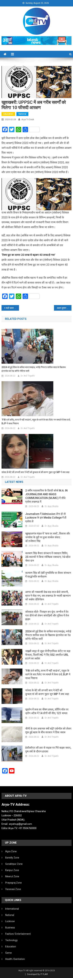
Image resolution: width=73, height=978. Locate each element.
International (12, 908)
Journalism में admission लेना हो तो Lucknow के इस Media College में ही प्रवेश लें (45, 517)
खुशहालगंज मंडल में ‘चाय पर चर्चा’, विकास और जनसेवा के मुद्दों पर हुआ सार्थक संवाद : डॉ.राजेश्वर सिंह (47, 537)
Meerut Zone (12, 876)
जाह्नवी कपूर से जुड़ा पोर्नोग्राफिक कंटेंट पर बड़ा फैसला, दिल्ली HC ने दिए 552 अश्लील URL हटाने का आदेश (47, 654)
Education (8, 114)
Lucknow (10, 921)
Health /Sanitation (15, 959)
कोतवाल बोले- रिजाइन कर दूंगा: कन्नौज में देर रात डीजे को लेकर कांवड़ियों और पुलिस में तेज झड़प (47, 615)
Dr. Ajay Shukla (51, 506)
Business (10, 927)
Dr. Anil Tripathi (28, 376)
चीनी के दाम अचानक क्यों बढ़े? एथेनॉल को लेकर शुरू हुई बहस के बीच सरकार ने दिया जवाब (48, 730)
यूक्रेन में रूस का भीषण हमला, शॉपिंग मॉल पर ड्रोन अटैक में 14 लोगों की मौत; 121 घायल (46, 711)
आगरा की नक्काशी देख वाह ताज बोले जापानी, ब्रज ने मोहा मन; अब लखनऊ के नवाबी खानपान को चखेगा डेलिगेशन (48, 595)
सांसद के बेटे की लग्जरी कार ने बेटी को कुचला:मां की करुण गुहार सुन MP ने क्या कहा (35, 472)
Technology (11, 940)
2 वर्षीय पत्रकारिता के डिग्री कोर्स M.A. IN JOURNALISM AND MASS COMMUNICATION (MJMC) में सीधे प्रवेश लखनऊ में (46, 496)
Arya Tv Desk (27, 119)
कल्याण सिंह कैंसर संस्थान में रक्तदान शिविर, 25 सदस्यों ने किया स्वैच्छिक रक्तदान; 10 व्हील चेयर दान (47, 557)
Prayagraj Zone (13, 882)
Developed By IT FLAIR (37, 974)
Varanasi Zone (13, 889)
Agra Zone (11, 851)
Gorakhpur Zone (14, 864)
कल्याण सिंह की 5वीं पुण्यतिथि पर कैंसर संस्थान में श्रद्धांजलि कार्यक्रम (48, 574)
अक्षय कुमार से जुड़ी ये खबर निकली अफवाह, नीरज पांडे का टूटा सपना (64, 308)
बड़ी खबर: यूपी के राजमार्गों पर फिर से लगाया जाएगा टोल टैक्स (12, 308)
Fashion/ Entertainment (18, 933)
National (22, 114)
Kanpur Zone (12, 870)
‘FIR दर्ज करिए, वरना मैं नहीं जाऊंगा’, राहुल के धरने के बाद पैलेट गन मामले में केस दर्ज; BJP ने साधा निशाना (36, 421)
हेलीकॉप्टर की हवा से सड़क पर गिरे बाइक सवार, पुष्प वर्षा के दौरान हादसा (48, 749)
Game (8, 952)
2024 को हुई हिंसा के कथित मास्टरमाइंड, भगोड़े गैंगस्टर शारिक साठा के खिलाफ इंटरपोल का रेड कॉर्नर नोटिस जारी (34, 369)
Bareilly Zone (12, 857)
